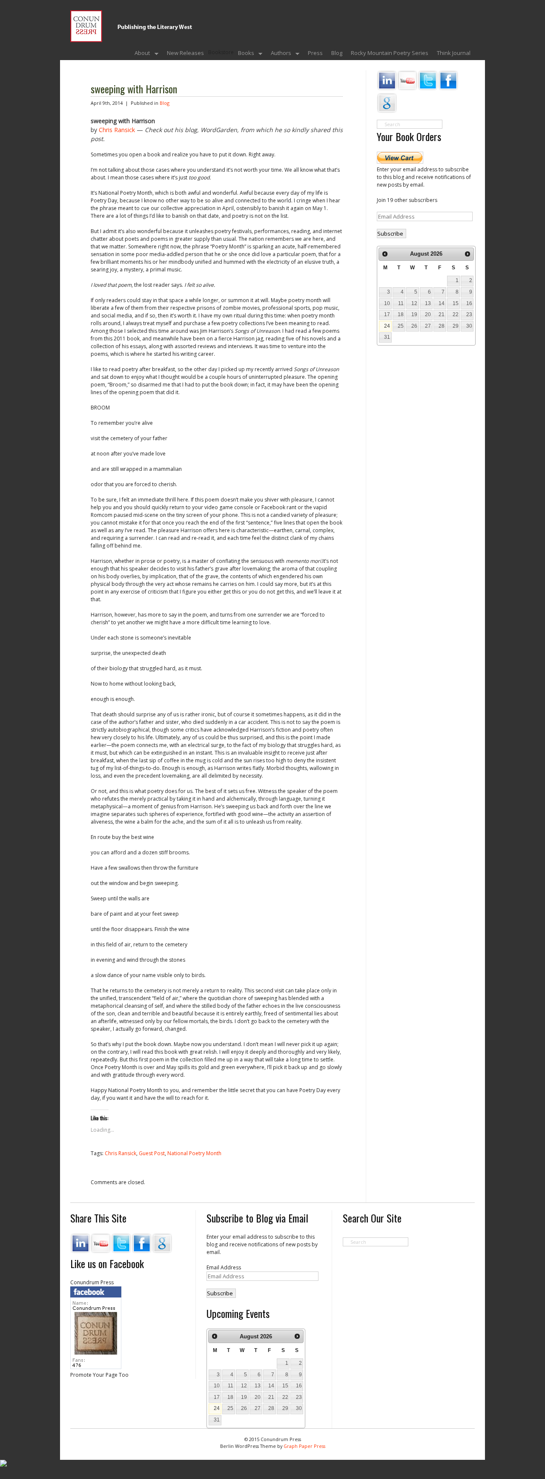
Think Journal (453, 53)
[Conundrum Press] (261, 35)
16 (469, 303)
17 (387, 314)
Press (315, 53)
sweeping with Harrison (134, 88)
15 (456, 303)
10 (387, 303)
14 (442, 303)
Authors (279, 53)
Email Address (224, 1267)
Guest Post (152, 1153)
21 (442, 314)
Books (244, 53)
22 (456, 314)
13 (428, 303)
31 (387, 337)
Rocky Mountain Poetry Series (389, 53)
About (140, 53)
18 (401, 314)
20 (428, 314)
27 (428, 326)
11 (401, 303)
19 (414, 314)
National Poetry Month (194, 1153)
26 (414, 326)
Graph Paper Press (304, 1446)
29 (456, 326)
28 (442, 326)
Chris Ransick (117, 130)
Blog (336, 53)
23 (469, 314)
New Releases (185, 53)
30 (469, 326)
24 (387, 326)
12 (414, 303)
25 (401, 326)
